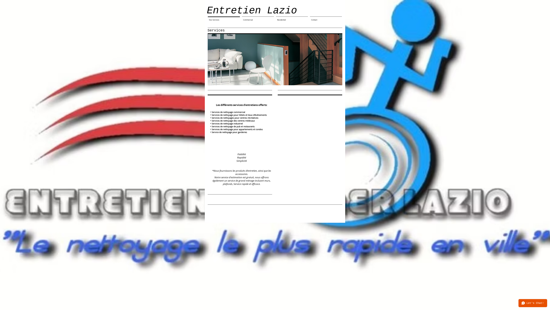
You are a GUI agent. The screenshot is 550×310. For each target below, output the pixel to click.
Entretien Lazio (252, 10)
